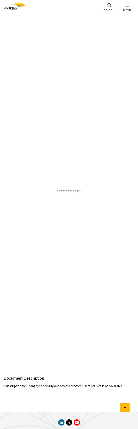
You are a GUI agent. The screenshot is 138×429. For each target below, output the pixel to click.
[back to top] (125, 407)
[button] (127, 7)
